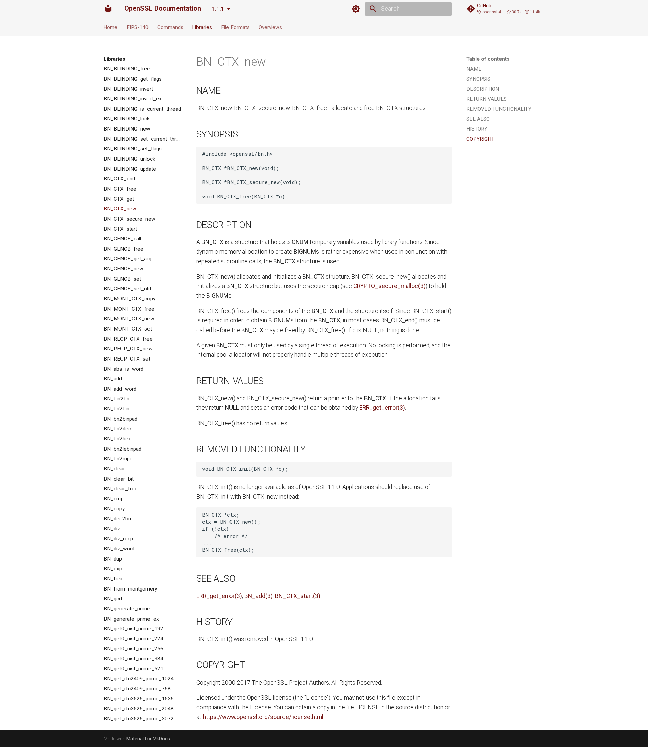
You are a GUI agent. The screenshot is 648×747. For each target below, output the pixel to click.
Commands (170, 27)
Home (111, 27)
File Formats (235, 27)
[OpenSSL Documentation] (108, 8)
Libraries (202, 27)
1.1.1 (218, 9)
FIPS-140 (137, 27)
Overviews (270, 27)
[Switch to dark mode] (356, 8)
